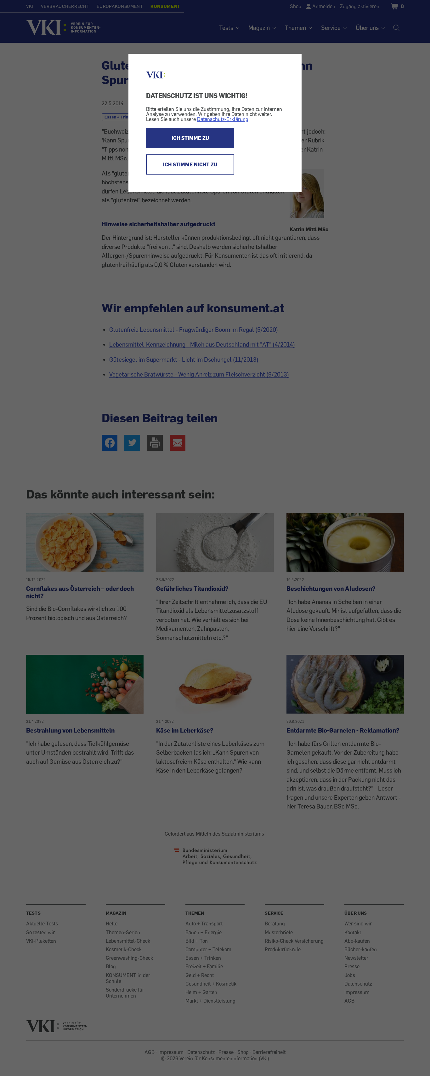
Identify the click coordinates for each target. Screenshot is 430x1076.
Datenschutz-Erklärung (222, 119)
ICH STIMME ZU (190, 138)
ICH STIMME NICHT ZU (190, 164)
